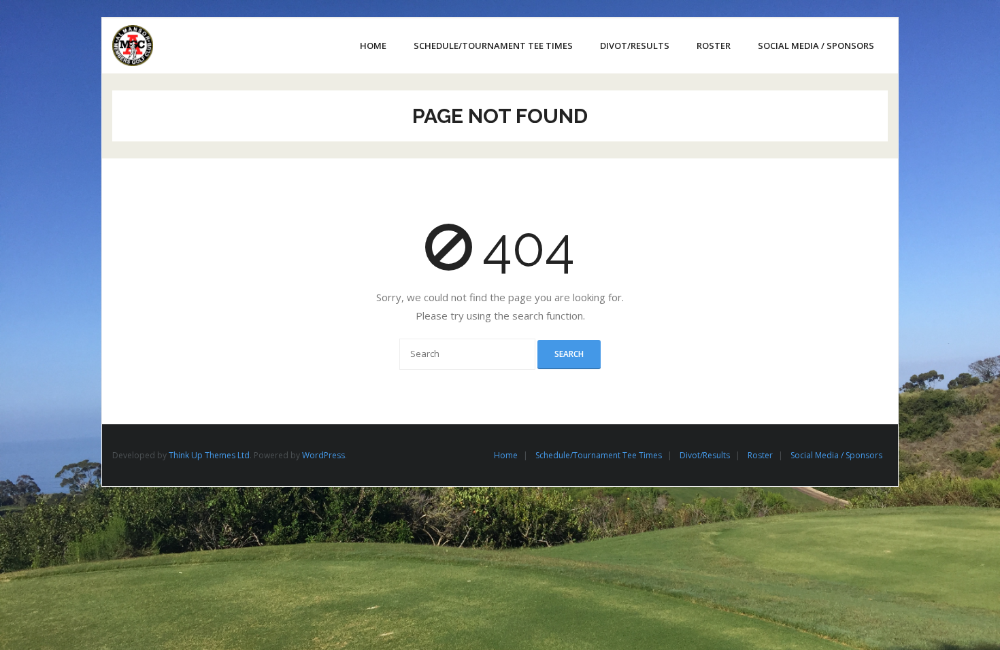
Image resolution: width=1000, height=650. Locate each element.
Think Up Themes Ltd (209, 455)
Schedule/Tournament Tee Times (598, 455)
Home (506, 455)
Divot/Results (705, 455)
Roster (760, 455)
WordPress (323, 455)
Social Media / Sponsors (836, 455)
